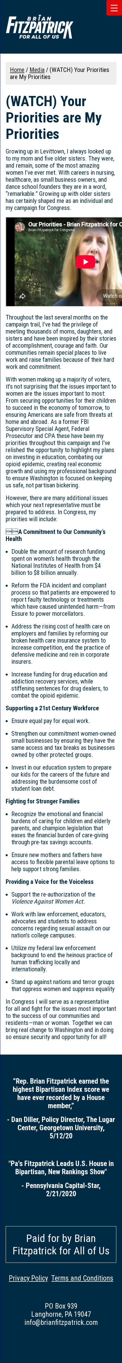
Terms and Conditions (82, 1278)
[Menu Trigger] (114, 8)
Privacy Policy (28, 1278)
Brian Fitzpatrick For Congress (40, 27)
